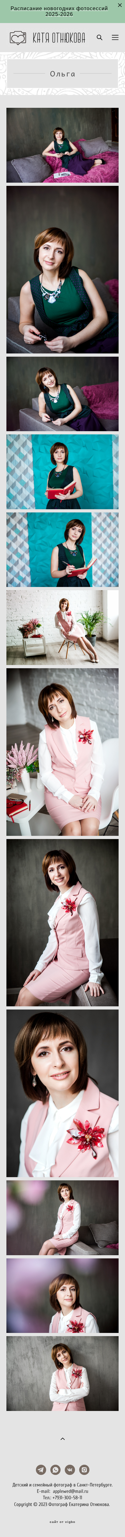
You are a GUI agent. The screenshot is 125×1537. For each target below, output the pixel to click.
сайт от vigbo (62, 1522)
